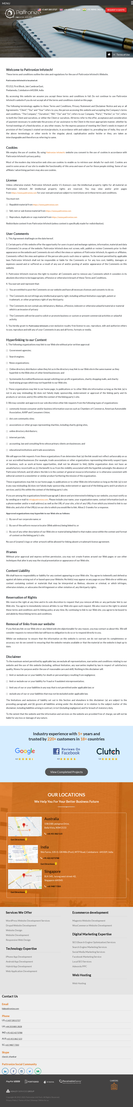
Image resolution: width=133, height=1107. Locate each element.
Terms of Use (24, 1100)
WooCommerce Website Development (92, 925)
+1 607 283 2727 (12, 1020)
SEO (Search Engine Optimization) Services (94, 942)
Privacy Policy (11, 1100)
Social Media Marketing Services (88, 951)
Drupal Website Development (21, 925)
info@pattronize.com (38, 499)
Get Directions (18, 839)
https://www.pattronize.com (24, 192)
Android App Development (19, 961)
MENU (6, 3)
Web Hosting (79, 983)
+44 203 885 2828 (13, 1026)
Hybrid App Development (19, 966)
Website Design (14, 930)
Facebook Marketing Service (86, 956)
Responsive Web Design (18, 939)
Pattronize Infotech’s (55, 152)
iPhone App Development (19, 956)
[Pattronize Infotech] (23, 13)
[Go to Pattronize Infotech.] (109, 55)
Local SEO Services (82, 961)
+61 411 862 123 (54, 833)
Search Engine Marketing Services (89, 947)
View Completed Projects (66, 772)
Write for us (44, 1100)
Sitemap (34, 1100)
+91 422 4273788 (51, 858)
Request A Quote (116, 10)
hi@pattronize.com (10, 1008)
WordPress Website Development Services (28, 920)
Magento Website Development (88, 920)
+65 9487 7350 (54, 886)
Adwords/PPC (79, 966)
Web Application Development (21, 971)
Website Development (17, 935)
